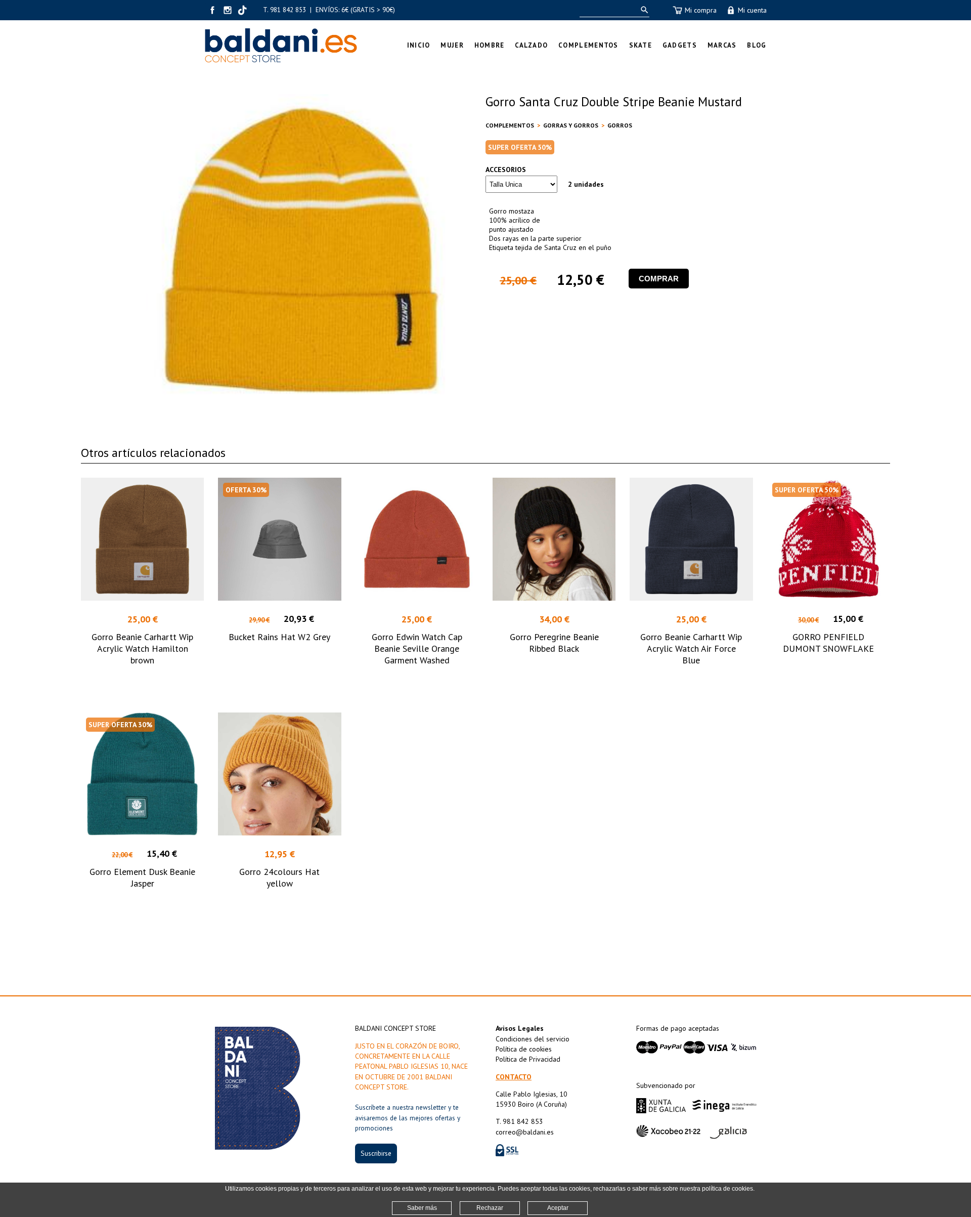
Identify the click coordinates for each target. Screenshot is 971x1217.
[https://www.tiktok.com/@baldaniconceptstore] (242, 10)
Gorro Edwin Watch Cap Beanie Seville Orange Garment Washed (417, 648)
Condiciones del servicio (532, 1038)
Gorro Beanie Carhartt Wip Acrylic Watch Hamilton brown (142, 648)
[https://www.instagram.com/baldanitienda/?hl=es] (227, 10)
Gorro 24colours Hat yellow (279, 877)
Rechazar (489, 1207)
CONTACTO (514, 1076)
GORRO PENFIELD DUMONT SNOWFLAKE (828, 642)
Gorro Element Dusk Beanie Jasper (142, 877)
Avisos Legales (520, 1028)
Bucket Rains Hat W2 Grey (279, 637)
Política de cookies (524, 1049)
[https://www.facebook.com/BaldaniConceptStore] (212, 10)
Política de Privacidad (528, 1059)
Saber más (422, 1207)
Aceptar (557, 1207)
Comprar (659, 278)
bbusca (642, 10)
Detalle (142, 679)
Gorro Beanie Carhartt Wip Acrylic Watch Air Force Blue (691, 648)
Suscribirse (376, 1153)
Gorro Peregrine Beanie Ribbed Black (554, 642)
